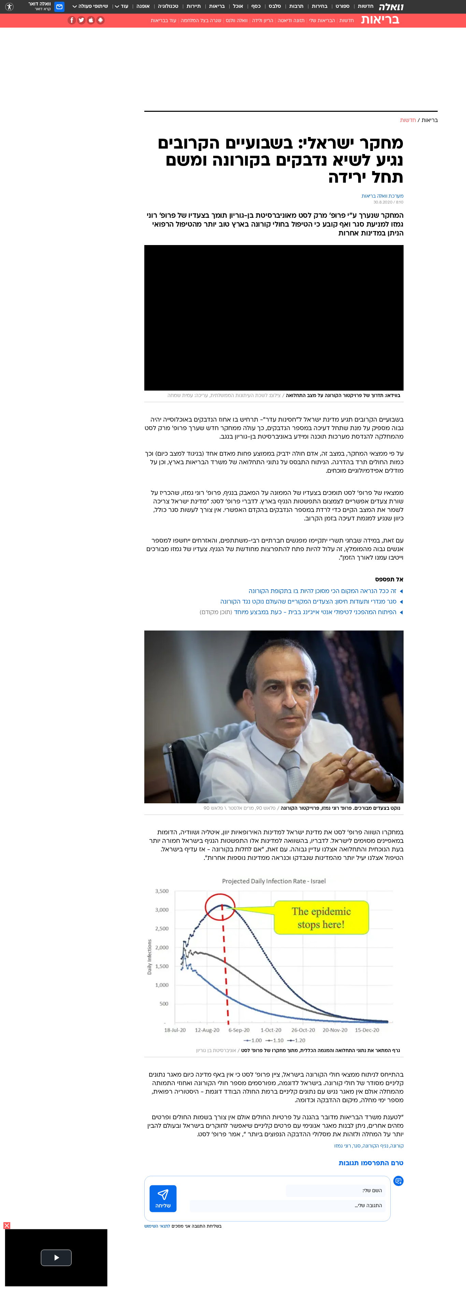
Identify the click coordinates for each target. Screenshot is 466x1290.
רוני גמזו (342, 1146)
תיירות (194, 6)
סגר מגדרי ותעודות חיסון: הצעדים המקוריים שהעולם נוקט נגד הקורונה (308, 602)
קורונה (397, 1146)
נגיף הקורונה (375, 1146)
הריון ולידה (262, 21)
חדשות (366, 6)
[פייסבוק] (72, 20)
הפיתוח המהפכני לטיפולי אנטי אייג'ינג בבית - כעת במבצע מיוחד (315, 613)
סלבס (275, 6)
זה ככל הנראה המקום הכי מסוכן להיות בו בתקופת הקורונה (322, 591)
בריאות (217, 6)
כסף (256, 6)
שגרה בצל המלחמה (201, 21)
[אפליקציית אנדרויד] (100, 20)
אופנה (143, 6)
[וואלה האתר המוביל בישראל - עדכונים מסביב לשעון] (391, 6)
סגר (357, 1146)
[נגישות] (9, 7)
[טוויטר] (81, 20)
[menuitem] (362, 7)
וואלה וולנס (237, 21)
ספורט (343, 6)
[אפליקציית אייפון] (91, 20)
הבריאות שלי (322, 21)
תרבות (296, 6)
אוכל (238, 6)
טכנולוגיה (168, 6)
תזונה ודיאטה (291, 21)
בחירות (319, 6)
